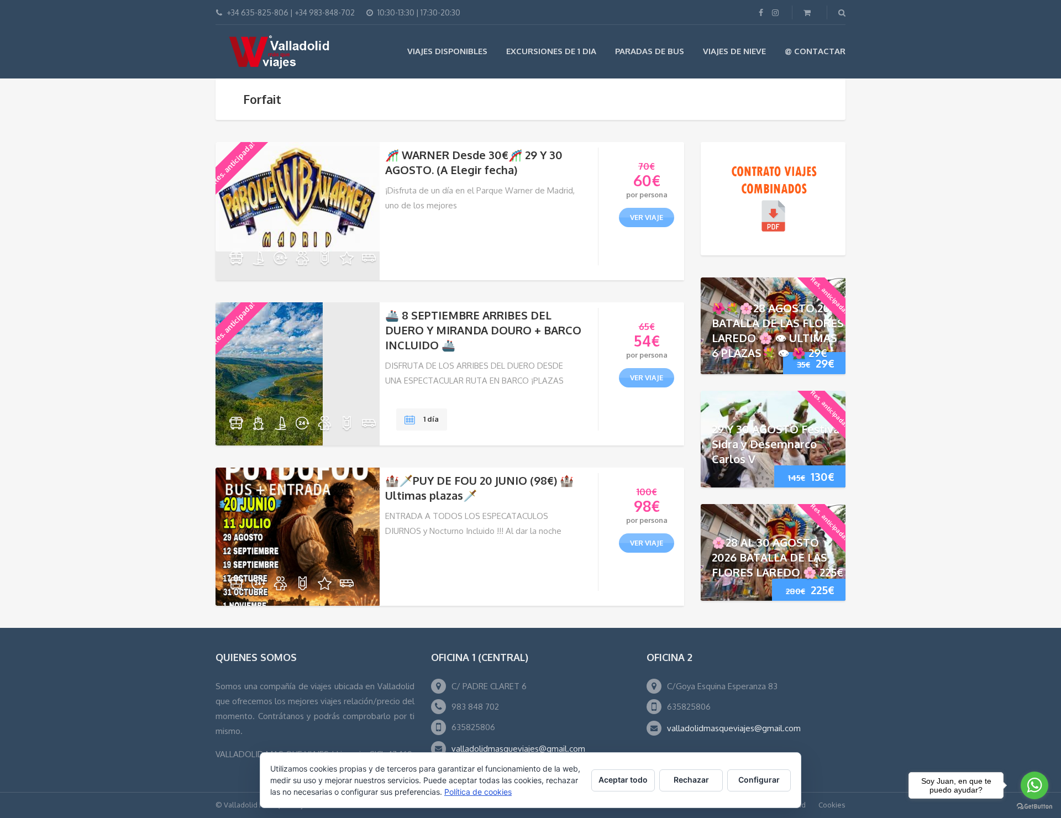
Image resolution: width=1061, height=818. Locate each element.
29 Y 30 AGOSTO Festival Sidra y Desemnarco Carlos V (777, 444)
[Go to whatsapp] (1034, 785)
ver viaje (646, 217)
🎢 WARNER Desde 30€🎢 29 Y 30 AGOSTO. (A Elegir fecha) (474, 162)
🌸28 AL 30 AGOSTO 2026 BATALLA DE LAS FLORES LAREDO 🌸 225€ (777, 557)
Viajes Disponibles (447, 51)
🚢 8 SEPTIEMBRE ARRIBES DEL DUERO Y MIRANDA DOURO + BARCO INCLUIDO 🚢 (483, 330)
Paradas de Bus (649, 51)
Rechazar (691, 779)
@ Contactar (815, 51)
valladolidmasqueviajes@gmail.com (518, 748)
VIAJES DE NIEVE (734, 51)
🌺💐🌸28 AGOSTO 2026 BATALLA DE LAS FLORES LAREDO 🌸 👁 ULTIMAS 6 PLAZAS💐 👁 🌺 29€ (778, 330)
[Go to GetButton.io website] (1034, 806)
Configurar (759, 779)
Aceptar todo (623, 779)
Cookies (831, 804)
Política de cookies (478, 791)
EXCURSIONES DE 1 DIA (551, 51)
